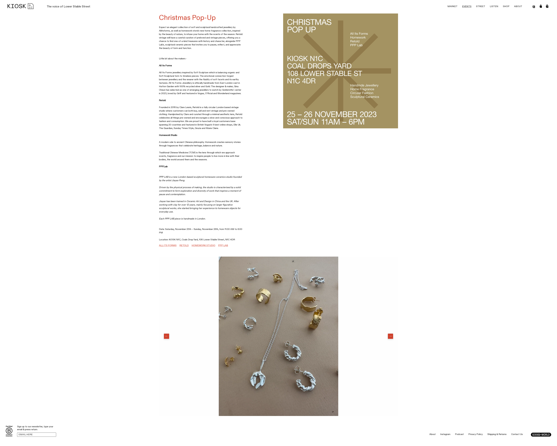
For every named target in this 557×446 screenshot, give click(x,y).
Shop (506, 6)
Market (452, 6)
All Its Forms (168, 245)
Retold (184, 245)
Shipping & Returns (497, 434)
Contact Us (517, 434)
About (518, 6)
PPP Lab (223, 245)
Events (466, 6)
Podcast (459, 434)
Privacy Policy (475, 434)
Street (480, 6)
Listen (494, 6)
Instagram (445, 434)
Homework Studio (203, 245)
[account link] (541, 6)
